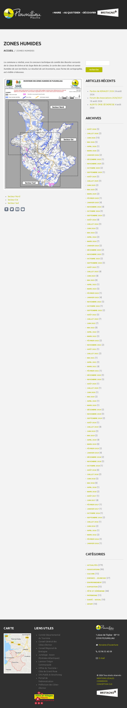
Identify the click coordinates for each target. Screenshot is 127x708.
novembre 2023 (94, 254)
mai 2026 (91, 142)
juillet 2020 (92, 388)
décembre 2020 (94, 375)
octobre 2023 (93, 259)
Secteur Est (13, 200)
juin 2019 (91, 431)
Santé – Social (94, 600)
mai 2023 (91, 280)
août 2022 (91, 315)
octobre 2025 (93, 168)
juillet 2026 (92, 133)
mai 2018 (91, 483)
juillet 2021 (92, 353)
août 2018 (91, 470)
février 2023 (93, 293)
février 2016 (93, 539)
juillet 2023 (92, 272)
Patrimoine (92, 595)
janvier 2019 (93, 453)
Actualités (92, 565)
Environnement (94, 582)
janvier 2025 (93, 202)
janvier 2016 (93, 543)
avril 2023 (91, 284)
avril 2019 (91, 440)
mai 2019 (91, 435)
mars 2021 (91, 366)
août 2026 (91, 129)
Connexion (102, 681)
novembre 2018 (94, 461)
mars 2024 (91, 241)
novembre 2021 (94, 345)
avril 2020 (91, 401)
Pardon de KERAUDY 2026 (102, 91)
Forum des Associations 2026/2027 (106, 98)
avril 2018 (91, 487)
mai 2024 (91, 233)
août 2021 (91, 349)
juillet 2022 (92, 319)
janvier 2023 (93, 297)
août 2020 (91, 384)
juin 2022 (91, 323)
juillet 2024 (92, 224)
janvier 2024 (93, 246)
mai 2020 (91, 397)
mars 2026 (91, 151)
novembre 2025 (94, 164)
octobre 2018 (93, 466)
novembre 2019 (94, 414)
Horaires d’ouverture (108, 645)
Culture (91, 574)
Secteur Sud (13, 203)
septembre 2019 (94, 418)
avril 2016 (91, 530)
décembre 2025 (94, 159)
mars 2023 (91, 289)
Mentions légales (105, 678)
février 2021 (93, 371)
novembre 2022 (94, 302)
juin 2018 (91, 479)
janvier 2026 (93, 155)
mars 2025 (91, 194)
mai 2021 (91, 358)
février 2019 (93, 448)
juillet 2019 (92, 427)
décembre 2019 (94, 410)
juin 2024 (91, 228)
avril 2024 (91, 237)
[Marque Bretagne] (107, 693)
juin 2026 (91, 138)
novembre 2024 (94, 207)
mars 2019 (91, 444)
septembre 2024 (94, 215)
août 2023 (91, 267)
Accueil (8, 50)
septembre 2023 (94, 263)
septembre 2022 (94, 310)
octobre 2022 (93, 306)
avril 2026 (91, 146)
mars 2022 (91, 336)
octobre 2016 (93, 513)
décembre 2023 (94, 250)
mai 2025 (91, 190)
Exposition (92, 587)
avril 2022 (91, 332)
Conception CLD (104, 684)
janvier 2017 (93, 509)
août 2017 (91, 496)
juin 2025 (91, 185)
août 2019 (91, 423)
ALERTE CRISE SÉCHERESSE (102, 104)
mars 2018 (91, 492)
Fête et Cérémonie (96, 591)
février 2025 (93, 198)
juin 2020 (91, 392)
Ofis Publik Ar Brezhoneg (50, 675)
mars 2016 (91, 535)
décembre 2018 (94, 457)
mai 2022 (91, 328)
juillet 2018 (92, 474)
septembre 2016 (94, 517)
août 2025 (91, 177)
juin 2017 (91, 500)
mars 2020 (91, 405)
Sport (90, 604)
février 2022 (93, 341)
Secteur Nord (14, 196)
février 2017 (93, 505)
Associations (93, 569)
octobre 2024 (93, 211)
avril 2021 (91, 362)
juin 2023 (91, 276)
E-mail (102, 658)
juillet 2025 (92, 181)
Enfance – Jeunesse (96, 578)
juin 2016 (91, 526)
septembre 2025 (94, 172)
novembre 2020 (94, 379)
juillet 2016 (92, 522)
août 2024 (91, 220)
